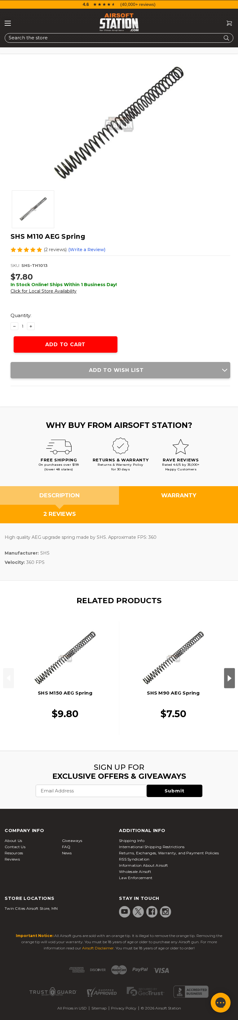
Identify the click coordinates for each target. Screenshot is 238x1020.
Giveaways (72, 840)
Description (59, 495)
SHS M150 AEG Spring (65, 693)
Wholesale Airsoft (135, 871)
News (67, 853)
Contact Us (15, 846)
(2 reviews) (55, 249)
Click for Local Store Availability (44, 291)
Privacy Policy (123, 1008)
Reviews (12, 859)
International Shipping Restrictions (152, 846)
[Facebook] (151, 911)
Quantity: (21, 315)
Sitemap (99, 1008)
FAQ (66, 846)
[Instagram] (165, 911)
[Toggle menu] (8, 23)
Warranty (178, 495)
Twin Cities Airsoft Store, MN (31, 908)
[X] (138, 911)
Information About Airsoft (143, 865)
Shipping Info (131, 840)
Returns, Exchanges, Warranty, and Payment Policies (169, 853)
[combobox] (119, 38)
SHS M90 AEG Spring (173, 693)
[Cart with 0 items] (226, 23)
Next (229, 678)
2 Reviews (59, 514)
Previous (8, 678)
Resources (14, 853)
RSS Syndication (134, 859)
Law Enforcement (136, 877)
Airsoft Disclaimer (98, 948)
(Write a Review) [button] (86, 249)
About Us (13, 840)
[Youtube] (124, 911)
